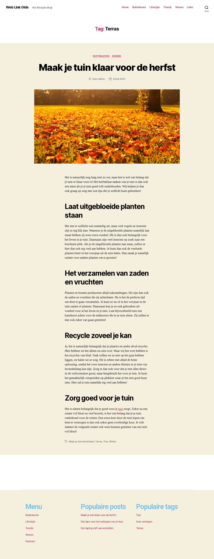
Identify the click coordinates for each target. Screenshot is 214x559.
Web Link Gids (17, 7)
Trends (167, 7)
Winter (112, 441)
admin (101, 78)
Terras (98, 441)
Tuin (105, 441)
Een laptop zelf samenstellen (97, 528)
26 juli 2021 (119, 78)
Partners (30, 541)
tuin (120, 409)
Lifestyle (155, 7)
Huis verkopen (144, 521)
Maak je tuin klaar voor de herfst (107, 67)
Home (125, 7)
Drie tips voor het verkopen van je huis (102, 521)
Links (190, 7)
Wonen (179, 7)
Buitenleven (139, 7)
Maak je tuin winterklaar (81, 441)
